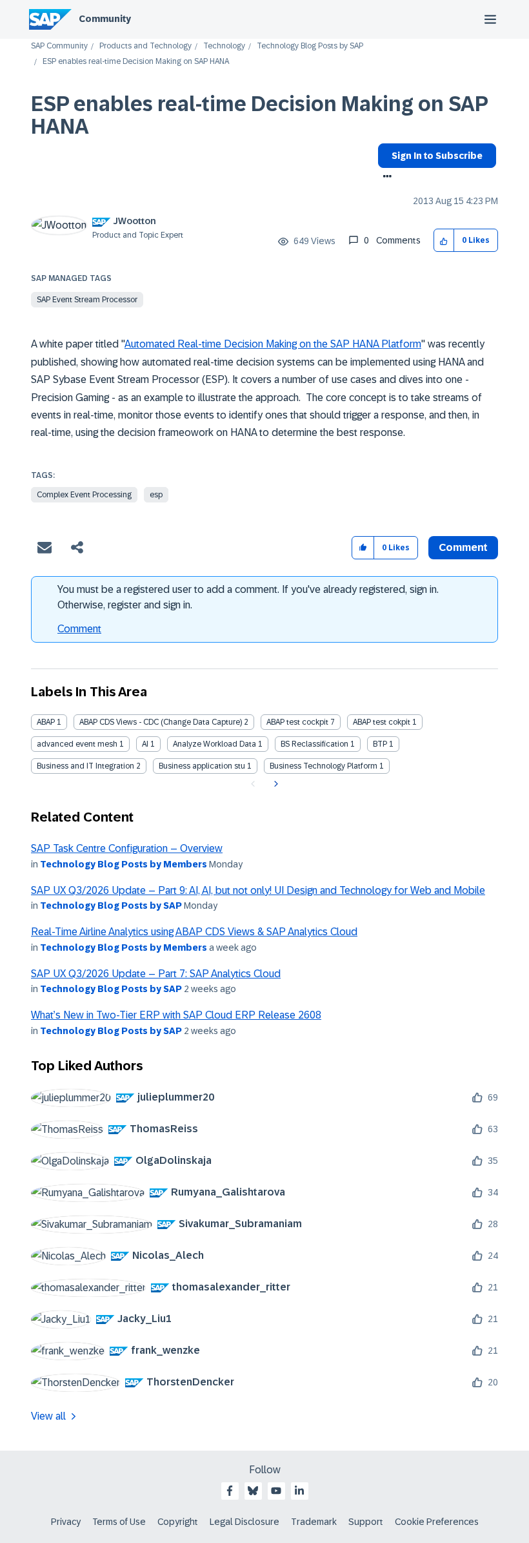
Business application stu (202, 766)
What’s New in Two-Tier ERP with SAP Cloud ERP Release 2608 (176, 1015)
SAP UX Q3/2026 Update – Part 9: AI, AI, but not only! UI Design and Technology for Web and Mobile (258, 890)
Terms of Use (119, 1522)
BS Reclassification (314, 744)
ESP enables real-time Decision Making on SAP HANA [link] (136, 61)
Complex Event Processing (84, 494)
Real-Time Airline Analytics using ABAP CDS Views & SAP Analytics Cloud (194, 931)
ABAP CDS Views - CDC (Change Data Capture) (160, 722)
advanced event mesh (77, 744)
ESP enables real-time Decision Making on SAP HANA (259, 115)
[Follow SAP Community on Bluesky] (253, 1491)
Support (365, 1522)
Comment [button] (463, 547)
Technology (224, 46)
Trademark (314, 1522)
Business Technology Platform (323, 766)
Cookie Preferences (437, 1522)
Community (105, 19)
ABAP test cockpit (297, 722)
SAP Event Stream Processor (87, 299)
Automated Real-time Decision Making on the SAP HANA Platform (273, 343)
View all (48, 1416)
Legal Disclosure (244, 1522)
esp (156, 494)
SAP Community (59, 46)
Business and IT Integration (85, 766)
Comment (79, 628)
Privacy (66, 1522)
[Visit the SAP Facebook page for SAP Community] (230, 1491)
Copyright (177, 1522)
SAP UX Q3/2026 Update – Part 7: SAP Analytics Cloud (156, 973)
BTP (380, 744)
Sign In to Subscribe (437, 155)
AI (145, 744)
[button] (444, 240)
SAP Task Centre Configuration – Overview (127, 848)
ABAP (46, 722)
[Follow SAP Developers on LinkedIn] (299, 1491)
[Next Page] (274, 784)
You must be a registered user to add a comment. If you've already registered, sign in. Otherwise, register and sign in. (248, 597)
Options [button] (385, 177)
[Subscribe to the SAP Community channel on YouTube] (276, 1491)
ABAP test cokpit (381, 722)
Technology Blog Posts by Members (123, 864)
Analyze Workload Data (214, 744)
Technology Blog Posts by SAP (310, 46)
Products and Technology (145, 46)
